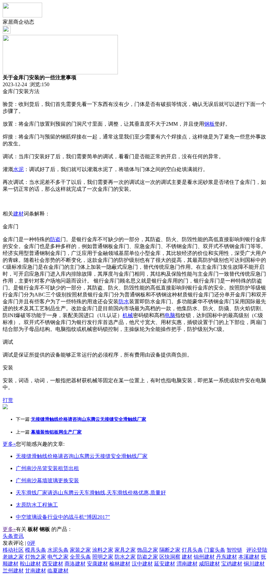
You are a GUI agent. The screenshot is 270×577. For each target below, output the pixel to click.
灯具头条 (192, 550)
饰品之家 (147, 550)
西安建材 (52, 563)
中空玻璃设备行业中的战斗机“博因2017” (63, 517)
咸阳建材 (209, 563)
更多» (9, 444)
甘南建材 (35, 570)
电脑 (170, 315)
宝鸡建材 (231, 563)
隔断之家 (169, 550)
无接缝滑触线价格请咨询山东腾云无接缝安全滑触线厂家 (82, 456)
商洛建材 (75, 563)
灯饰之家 (35, 557)
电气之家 (57, 557)
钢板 (209, 124)
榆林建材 (119, 563)
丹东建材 (226, 557)
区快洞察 (169, 557)
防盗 (55, 239)
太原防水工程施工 (37, 505)
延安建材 (164, 563)
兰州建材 (13, 570)
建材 (18, 213)
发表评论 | (19, 543)
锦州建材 (204, 557)
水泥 (18, 169)
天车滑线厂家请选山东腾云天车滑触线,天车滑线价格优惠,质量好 (91, 492)
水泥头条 (57, 550)
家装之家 (80, 550)
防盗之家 (147, 557)
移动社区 (13, 550)
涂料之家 (102, 550)
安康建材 (97, 563)
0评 (31, 543)
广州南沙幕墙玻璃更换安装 (47, 480)
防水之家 (125, 557)
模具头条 (35, 550)
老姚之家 (13, 557)
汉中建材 (142, 563)
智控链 (234, 550)
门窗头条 (214, 550)
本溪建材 (248, 557)
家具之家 (125, 550)
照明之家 (102, 557)
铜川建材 (254, 563)
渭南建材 (187, 563)
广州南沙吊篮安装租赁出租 (47, 468)
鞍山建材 (30, 563)
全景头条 (80, 557)
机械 (127, 315)
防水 (124, 301)
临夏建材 (57, 570)
